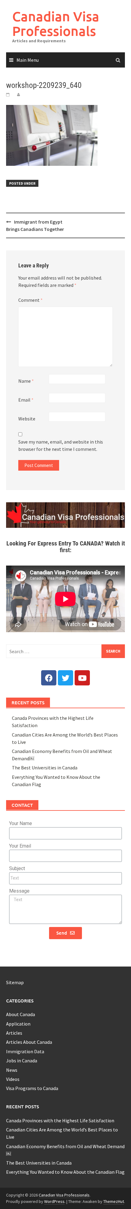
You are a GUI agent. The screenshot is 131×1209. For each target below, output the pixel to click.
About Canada (20, 1014)
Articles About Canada (29, 1042)
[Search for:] (65, 651)
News (11, 1070)
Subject (17, 868)
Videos (12, 1079)
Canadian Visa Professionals (55, 23)
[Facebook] (48, 677)
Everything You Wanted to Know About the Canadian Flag (65, 1172)
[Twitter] (65, 677)
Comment (30, 300)
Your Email (20, 846)
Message (19, 891)
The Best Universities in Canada (44, 768)
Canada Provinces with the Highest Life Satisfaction (60, 1120)
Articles (14, 1033)
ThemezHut (113, 1201)
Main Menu (27, 60)
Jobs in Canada (21, 1060)
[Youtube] (82, 677)
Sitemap (15, 982)
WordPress (54, 1201)
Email (26, 400)
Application (18, 1024)
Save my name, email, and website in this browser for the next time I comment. (60, 445)
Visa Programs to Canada (32, 1088)
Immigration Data (25, 1051)
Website (26, 419)
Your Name (20, 823)
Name (26, 381)
